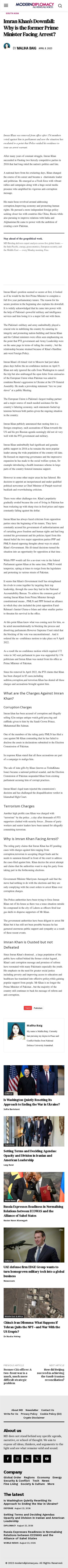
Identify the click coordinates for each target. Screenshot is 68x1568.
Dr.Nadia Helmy (12, 1336)
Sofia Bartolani (12, 1109)
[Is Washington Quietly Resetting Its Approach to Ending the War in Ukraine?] (34, 1080)
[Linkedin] (32, 59)
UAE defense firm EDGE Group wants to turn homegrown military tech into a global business (34, 1271)
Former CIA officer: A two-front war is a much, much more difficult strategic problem (18, 1376)
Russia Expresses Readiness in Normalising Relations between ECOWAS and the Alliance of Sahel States (33, 1211)
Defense (8, 1093)
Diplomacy (9, 1145)
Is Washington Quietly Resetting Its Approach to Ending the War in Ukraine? (32, 1102)
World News (10, 1200)
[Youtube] (47, 1459)
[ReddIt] (40, 59)
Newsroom (9, 1280)
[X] (15, 59)
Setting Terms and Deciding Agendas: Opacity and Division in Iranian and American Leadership (30, 1155)
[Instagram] (17, 1459)
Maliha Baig (26, 48)
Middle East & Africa (14, 1316)
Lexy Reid (9, 1165)
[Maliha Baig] (7, 46)
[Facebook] (7, 59)
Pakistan (38, 1008)
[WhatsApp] (24, 59)
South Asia (12, 13)
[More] (57, 59)
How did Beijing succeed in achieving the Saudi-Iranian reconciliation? (50, 1374)
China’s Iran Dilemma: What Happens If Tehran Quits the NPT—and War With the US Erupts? (32, 1327)
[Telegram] (49, 59)
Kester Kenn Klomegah (16, 1220)
